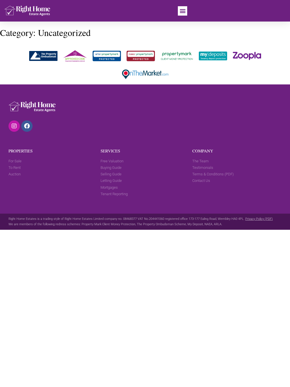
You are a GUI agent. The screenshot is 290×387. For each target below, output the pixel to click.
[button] (182, 11)
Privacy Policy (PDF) (259, 219)
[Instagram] (14, 126)
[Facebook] (27, 126)
